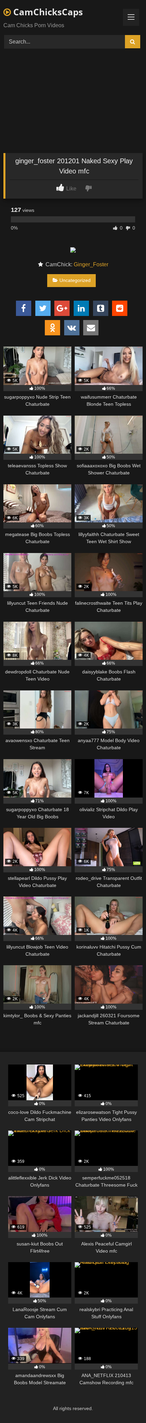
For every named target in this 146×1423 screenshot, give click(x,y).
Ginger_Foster (91, 264)
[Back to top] (124, 1402)
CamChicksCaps (47, 12)
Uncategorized (75, 280)
